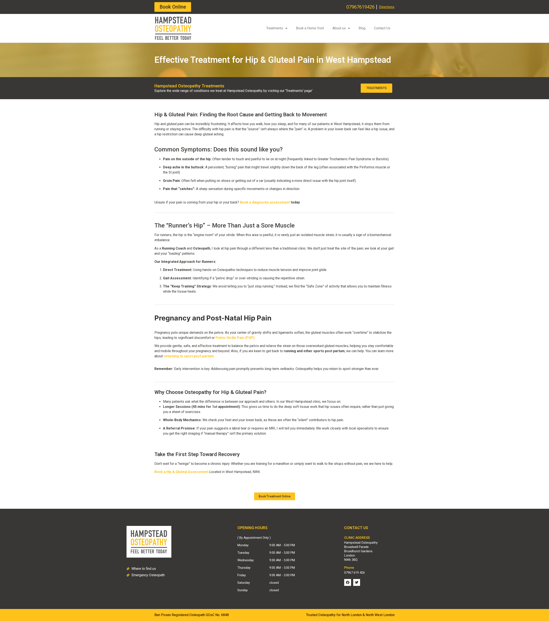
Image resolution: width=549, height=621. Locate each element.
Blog (362, 28)
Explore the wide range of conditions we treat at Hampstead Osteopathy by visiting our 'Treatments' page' (233, 91)
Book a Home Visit (310, 28)
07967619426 (360, 7)
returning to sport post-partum (189, 356)
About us (339, 28)
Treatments (274, 28)
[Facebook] (347, 582)
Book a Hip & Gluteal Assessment (181, 472)
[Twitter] (356, 582)
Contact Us (382, 28)
